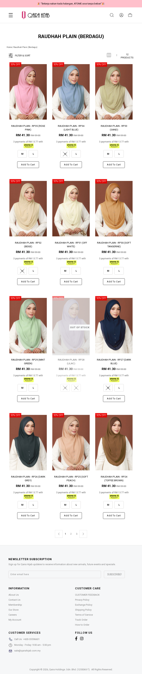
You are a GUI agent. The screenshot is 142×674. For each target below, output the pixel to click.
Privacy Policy (82, 599)
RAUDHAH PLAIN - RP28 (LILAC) (71, 361)
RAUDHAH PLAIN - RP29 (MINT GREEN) (28, 361)
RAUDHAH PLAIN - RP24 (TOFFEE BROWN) (114, 478)
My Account (15, 619)
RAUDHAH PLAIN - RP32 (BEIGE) (28, 244)
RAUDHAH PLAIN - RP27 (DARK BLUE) (114, 361)
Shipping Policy (83, 609)
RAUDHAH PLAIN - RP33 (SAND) (114, 128)
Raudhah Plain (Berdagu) (25, 47)
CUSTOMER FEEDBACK (87, 594)
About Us (14, 594)
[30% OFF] (28, 92)
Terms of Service (84, 614)
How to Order (82, 624)
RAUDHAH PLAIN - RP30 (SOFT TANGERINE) (114, 244)
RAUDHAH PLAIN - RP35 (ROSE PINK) (28, 128)
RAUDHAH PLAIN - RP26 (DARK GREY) (28, 478)
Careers (13, 614)
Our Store (13, 609)
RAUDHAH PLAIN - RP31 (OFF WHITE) (71, 244)
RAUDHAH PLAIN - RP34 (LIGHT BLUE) (71, 128)
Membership (15, 604)
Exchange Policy (83, 604)
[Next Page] (83, 534)
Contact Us (14, 599)
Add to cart (28, 164)
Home (9, 47)
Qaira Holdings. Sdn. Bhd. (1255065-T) (69, 669)
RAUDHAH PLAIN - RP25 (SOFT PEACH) (71, 478)
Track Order (81, 619)
